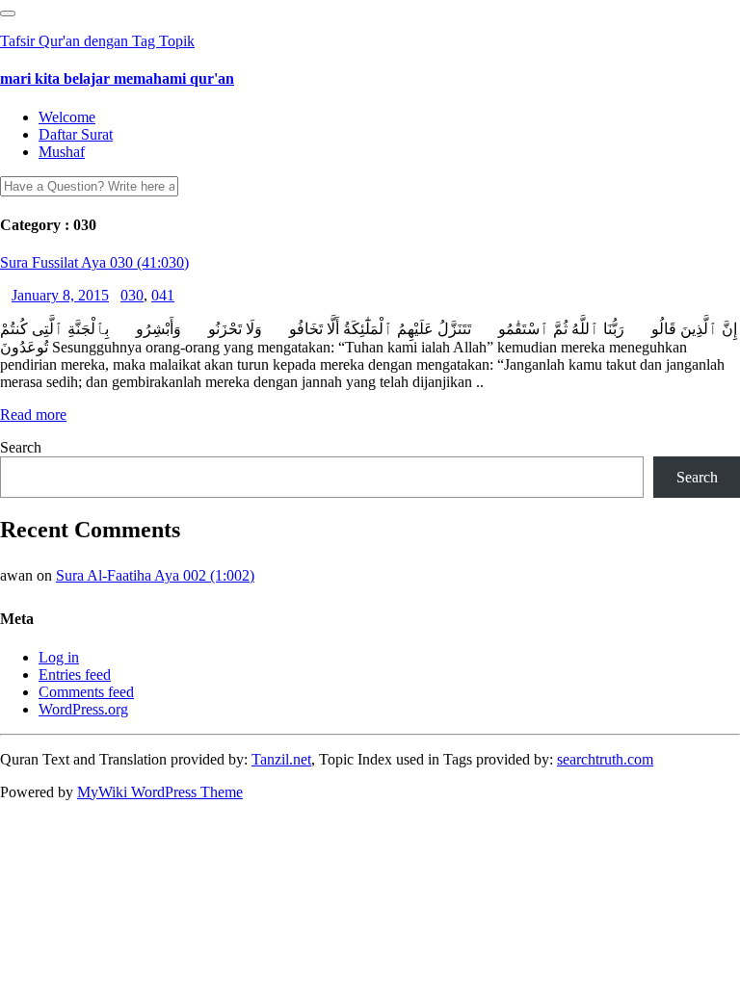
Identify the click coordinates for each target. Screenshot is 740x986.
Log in (59, 657)
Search (20, 447)
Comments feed (86, 692)
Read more (33, 414)
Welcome (67, 117)
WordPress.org (83, 709)
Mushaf (62, 151)
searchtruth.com (605, 759)
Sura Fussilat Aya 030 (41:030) (94, 262)
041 (162, 295)
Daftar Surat (76, 134)
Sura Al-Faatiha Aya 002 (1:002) (155, 575)
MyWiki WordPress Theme (160, 792)
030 (132, 295)
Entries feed (75, 674)
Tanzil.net (281, 759)
